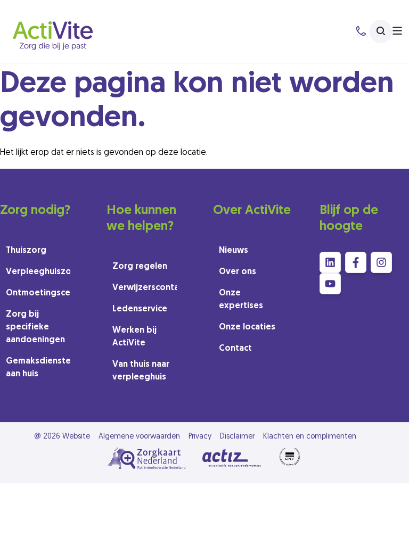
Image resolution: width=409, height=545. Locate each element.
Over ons (237, 272)
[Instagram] (381, 262)
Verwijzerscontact (144, 288)
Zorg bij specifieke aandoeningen (35, 327)
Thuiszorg (26, 250)
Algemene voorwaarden (139, 437)
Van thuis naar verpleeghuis (140, 371)
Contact (235, 348)
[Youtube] (330, 283)
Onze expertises (241, 299)
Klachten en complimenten (309, 437)
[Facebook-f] (355, 262)
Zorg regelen (139, 266)
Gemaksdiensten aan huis (38, 367)
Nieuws (233, 250)
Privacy (200, 437)
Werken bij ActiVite (134, 337)
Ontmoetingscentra (38, 293)
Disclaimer (237, 437)
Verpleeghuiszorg (38, 272)
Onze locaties (247, 327)
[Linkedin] (330, 262)
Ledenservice (139, 309)
